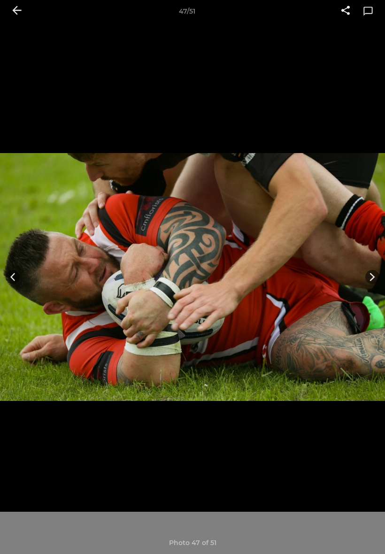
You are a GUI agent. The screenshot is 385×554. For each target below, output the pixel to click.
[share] (345, 11)
